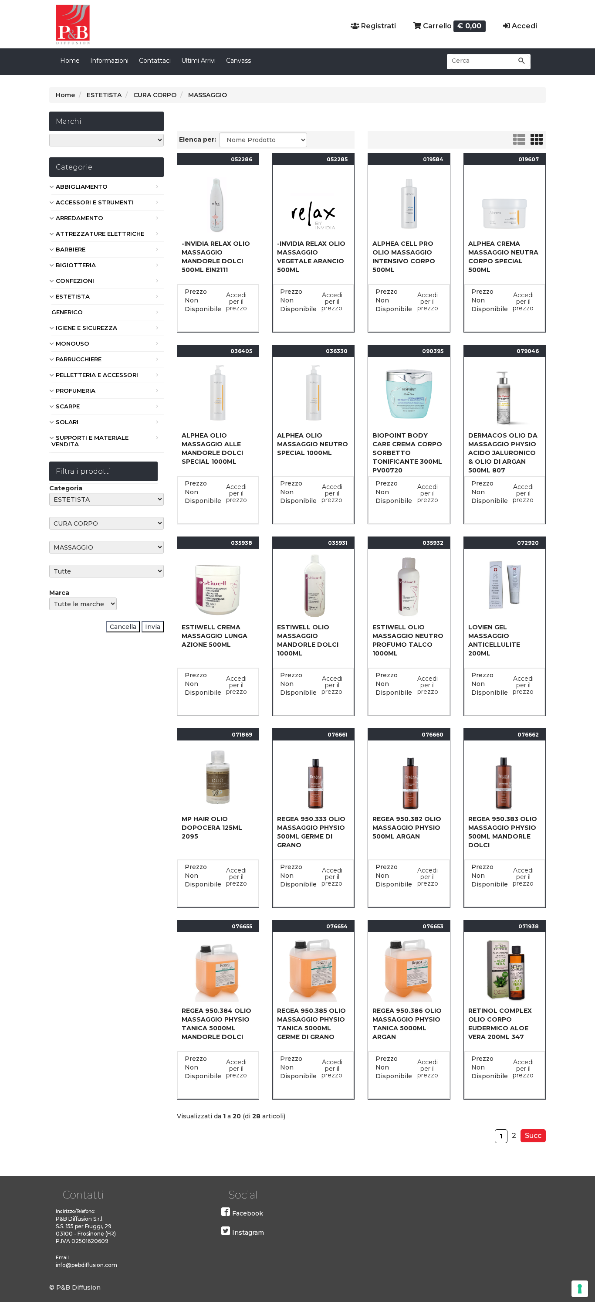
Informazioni (109, 61)
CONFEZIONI (75, 280)
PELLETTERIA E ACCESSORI (97, 374)
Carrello (451, 26)
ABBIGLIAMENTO (82, 186)
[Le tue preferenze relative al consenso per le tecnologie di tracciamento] (579, 1288)
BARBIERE (70, 249)
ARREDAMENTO (79, 217)
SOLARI (67, 421)
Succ (533, 1135)
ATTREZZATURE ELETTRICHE (100, 233)
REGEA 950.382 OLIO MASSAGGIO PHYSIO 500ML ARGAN (406, 827)
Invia (152, 627)
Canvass (238, 61)
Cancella (123, 627)
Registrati (377, 26)
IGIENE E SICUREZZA (86, 327)
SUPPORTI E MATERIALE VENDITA (89, 441)
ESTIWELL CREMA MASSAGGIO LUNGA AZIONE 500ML (214, 636)
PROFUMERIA (75, 390)
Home (70, 61)
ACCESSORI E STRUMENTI (95, 202)
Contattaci (155, 61)
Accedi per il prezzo (236, 301)
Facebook (247, 1213)
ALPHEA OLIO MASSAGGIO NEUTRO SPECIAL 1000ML (312, 444)
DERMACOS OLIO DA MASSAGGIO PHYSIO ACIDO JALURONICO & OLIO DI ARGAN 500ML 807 (503, 452)
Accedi (523, 26)
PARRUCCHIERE (78, 359)
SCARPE (68, 406)
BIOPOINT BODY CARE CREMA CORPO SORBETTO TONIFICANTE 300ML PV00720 (407, 452)
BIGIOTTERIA (76, 264)
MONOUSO (72, 343)
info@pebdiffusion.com (86, 1265)
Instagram (248, 1232)
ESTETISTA (73, 296)
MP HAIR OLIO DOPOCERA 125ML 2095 (212, 827)
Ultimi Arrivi (198, 61)
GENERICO (67, 312)
